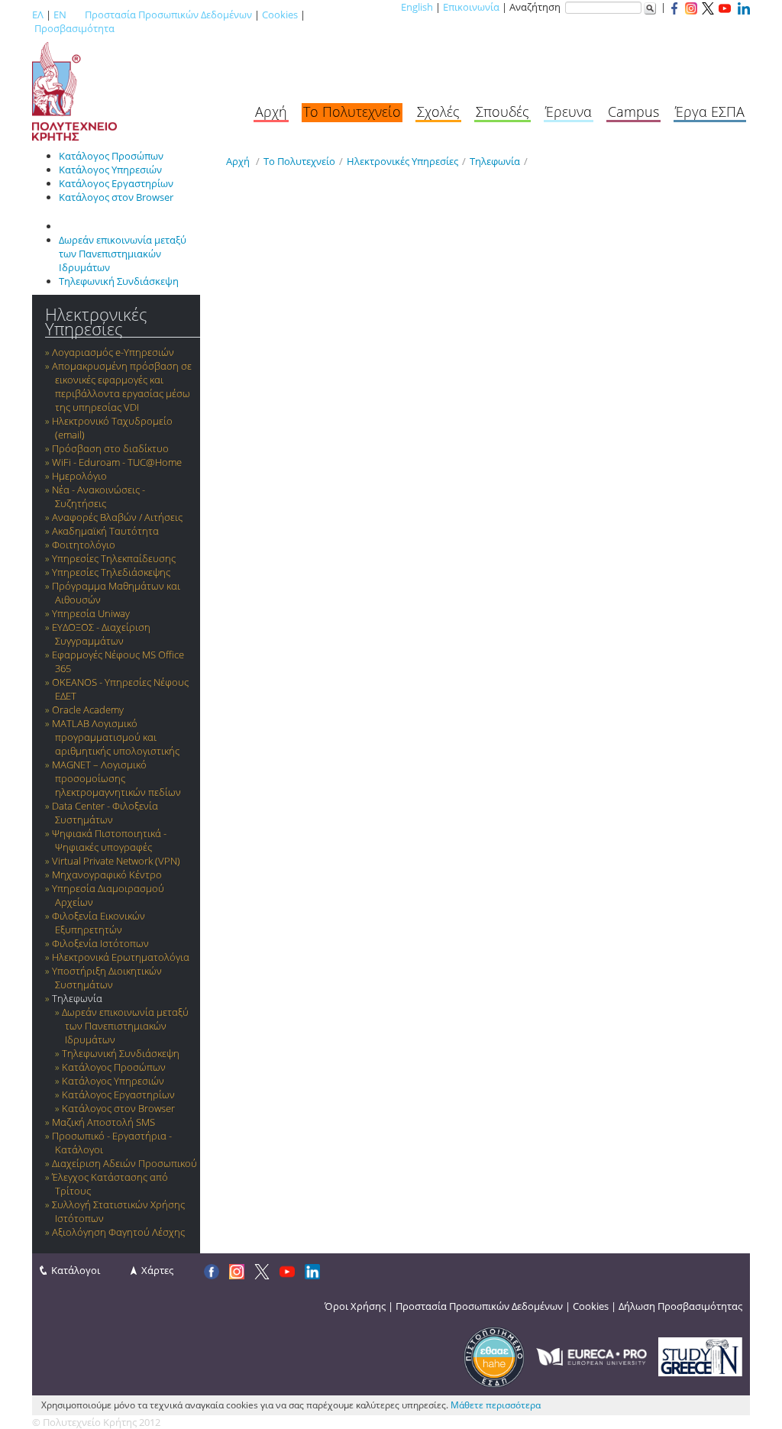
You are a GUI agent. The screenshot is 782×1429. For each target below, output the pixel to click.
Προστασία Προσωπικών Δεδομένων (168, 14)
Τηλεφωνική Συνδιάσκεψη (119, 281)
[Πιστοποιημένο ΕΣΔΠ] (494, 1356)
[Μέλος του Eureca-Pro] (591, 1356)
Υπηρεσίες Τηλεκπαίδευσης (114, 558)
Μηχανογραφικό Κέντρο (107, 874)
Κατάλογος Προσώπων (111, 156)
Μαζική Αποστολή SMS (103, 1122)
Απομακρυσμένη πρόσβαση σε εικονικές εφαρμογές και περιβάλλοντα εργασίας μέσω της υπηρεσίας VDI (122, 386)
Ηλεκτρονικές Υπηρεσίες (96, 321)
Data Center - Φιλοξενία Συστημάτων (105, 812)
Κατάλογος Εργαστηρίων (116, 183)
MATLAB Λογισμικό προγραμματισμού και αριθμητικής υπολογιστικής (115, 737)
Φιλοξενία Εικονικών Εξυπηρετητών (98, 922)
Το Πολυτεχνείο (352, 111)
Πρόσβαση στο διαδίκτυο (110, 448)
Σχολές (438, 111)
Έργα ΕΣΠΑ (710, 111)
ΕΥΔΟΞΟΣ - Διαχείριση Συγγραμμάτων (101, 634)
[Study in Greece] (700, 1356)
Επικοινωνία (471, 7)
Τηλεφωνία (77, 998)
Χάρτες (157, 1270)
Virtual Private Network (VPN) (116, 861)
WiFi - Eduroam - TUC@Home (117, 462)
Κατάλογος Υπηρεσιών (110, 169)
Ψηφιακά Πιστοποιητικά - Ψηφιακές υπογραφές (109, 840)
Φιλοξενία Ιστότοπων (100, 943)
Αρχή (271, 111)
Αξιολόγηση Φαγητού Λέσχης (118, 1232)
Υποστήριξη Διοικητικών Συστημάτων (107, 977)
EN (59, 14)
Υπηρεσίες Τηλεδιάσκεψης (111, 572)
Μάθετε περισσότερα (496, 1404)
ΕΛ (38, 14)
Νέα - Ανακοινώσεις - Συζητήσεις (98, 496)
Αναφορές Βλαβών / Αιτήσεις (117, 517)
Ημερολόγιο (79, 476)
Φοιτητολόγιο (83, 544)
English (417, 7)
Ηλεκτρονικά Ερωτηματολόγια (120, 957)
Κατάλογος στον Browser (116, 197)
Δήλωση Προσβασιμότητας (680, 1306)
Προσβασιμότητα (74, 28)
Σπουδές (502, 111)
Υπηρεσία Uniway (91, 613)
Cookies (280, 14)
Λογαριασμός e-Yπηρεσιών (113, 352)
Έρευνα (568, 111)
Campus (633, 111)
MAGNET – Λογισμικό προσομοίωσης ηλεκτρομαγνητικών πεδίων (116, 778)
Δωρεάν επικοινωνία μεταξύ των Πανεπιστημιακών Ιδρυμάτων (122, 253)
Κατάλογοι (75, 1270)
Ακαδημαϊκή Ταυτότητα (105, 531)
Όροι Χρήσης (355, 1306)
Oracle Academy (88, 709)
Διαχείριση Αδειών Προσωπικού (124, 1163)
